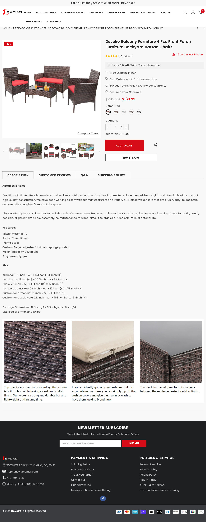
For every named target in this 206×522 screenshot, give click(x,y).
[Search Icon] (185, 12)
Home (6, 28)
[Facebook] (103, 498)
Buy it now (131, 158)
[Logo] (12, 12)
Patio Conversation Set (30, 28)
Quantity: (111, 120)
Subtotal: (111, 134)
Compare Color (88, 133)
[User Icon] (193, 12)
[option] (51, 89)
